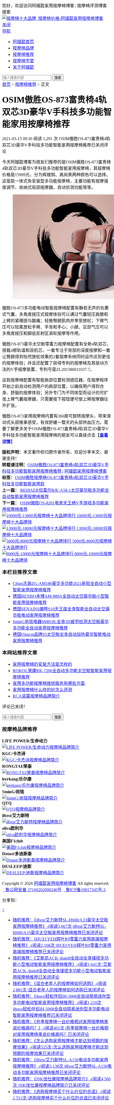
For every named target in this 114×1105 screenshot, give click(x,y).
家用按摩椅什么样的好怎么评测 (42, 689)
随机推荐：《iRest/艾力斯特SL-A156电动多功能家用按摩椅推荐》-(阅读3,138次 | (62, 1066)
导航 (6, 31)
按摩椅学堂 (23, 61)
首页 (6, 84)
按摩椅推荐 (23, 54)
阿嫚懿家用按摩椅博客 (85, 471)
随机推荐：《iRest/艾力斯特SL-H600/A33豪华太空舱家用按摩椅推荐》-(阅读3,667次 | (60, 926)
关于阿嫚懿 (23, 67)
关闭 (6, 25)
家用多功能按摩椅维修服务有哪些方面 (49, 683)
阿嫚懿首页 (23, 41)
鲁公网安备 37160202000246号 (32, 889)
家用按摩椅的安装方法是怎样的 (42, 664)
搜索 (57, 78)
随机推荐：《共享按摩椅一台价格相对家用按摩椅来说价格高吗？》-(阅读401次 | (60, 1028)
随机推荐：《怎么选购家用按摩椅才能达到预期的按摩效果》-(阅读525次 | (60, 1047)
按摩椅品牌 (23, 48)
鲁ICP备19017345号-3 (85, 889)
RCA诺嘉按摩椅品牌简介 (36, 696)
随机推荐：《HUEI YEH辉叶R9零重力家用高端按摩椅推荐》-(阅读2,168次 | (62, 945)
